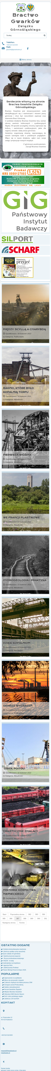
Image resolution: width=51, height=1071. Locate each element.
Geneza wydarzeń (17, 705)
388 (24, 918)
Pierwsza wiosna (17, 454)
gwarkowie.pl (5, 1053)
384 (43, 914)
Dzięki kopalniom (16, 643)
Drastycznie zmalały (20, 831)
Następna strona (8, 923)
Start (4, 914)
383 (36, 914)
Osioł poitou (14, 768)
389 (31, 918)
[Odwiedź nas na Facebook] (27, 48)
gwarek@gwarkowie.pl (14, 49)
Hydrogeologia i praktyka (24, 580)
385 (3, 918)
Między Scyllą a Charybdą (24, 329)
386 (10, 918)
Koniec (22, 923)
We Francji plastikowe (21, 517)
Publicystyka (19, 337)
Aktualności (18, 400)
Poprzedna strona (17, 914)
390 (38, 918)
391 (45, 918)
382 (29, 914)
